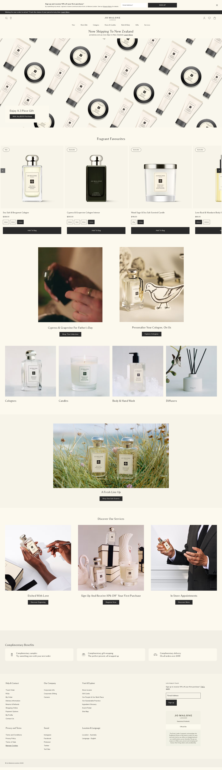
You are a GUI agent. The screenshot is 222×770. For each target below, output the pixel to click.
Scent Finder (87, 708)
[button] (217, 5)
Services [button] (147, 25)
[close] (216, 5)
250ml (198, 222)
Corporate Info (49, 690)
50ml (13, 222)
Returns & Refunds (12, 704)
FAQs (7, 694)
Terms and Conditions (14, 735)
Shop (70, 12)
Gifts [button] (137, 25)
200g (140, 222)
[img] (204, 18)
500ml (206, 222)
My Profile (9, 715)
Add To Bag (32, 231)
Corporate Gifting (50, 694)
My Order (9, 697)
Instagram (47, 735)
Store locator (87, 690)
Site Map (85, 712)
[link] (32, 177)
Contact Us (10, 719)
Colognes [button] (96, 25)
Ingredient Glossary (89, 704)
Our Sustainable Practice (91, 701)
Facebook (47, 739)
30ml (6, 222)
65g (133, 222)
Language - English (89, 739)
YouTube (47, 749)
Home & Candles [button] (110, 25)
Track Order (10, 690)
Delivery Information (13, 701)
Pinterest (47, 742)
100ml (20, 222)
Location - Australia (89, 735)
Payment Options (12, 712)
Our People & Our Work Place (93, 697)
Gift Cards (86, 694)
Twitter (46, 746)
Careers (47, 697)
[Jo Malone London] (112, 18)
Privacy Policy (11, 739)
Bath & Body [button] (125, 25)
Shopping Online (12, 708)
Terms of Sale (11, 742)
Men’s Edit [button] (84, 25)
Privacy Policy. (107, 6)
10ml (77, 222)
